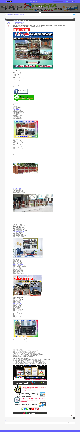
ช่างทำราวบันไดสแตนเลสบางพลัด (18, 78)
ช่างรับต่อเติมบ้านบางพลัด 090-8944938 (19, 22)
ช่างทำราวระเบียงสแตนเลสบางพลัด (18, 231)
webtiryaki (46, 430)
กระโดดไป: (68, 422)
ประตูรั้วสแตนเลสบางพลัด (17, 152)
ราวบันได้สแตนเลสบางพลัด (17, 188)
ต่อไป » (74, 419)
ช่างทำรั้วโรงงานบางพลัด (17, 109)
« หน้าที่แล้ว (72, 419)
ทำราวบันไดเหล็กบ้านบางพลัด (18, 264)
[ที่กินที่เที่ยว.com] (9, 1)
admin (9, 22)
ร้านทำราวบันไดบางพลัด (17, 303)
